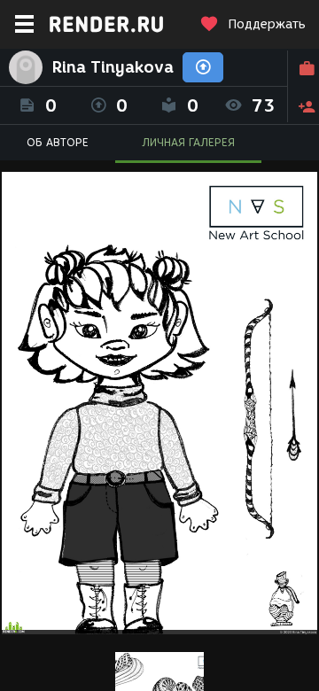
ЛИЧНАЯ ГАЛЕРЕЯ (188, 142)
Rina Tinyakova (112, 67)
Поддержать (267, 24)
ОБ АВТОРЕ (58, 142)
